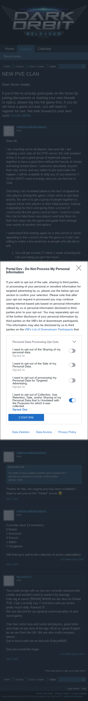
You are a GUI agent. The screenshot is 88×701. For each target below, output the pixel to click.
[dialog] (44, 350)
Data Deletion (21, 432)
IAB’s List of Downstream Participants (49, 329)
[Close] (80, 269)
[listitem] (44, 342)
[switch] (72, 351)
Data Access (44, 432)
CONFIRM (26, 417)
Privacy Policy (67, 432)
